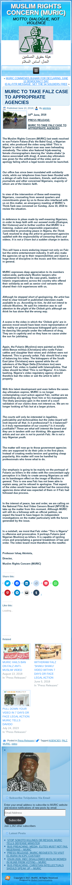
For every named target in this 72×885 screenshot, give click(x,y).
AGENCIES (55, 740)
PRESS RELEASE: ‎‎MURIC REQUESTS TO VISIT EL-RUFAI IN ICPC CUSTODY (35, 854)
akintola (47, 108)
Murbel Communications (41, 880)
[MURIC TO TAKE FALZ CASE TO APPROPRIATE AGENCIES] (15, 129)
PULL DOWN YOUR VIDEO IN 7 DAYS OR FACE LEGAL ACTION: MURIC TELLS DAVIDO (16, 716)
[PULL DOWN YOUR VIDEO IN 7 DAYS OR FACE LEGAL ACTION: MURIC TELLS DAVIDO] (16, 698)
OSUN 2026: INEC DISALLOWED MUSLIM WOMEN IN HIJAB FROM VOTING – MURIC (36, 861)
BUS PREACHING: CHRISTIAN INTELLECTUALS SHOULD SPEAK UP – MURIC (35, 867)
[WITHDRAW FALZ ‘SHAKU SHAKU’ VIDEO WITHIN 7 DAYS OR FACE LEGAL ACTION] (48, 651)
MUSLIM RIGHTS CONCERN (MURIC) (36, 9)
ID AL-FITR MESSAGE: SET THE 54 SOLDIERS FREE (36, 84)
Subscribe (15, 820)
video (14, 744)
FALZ (64, 740)
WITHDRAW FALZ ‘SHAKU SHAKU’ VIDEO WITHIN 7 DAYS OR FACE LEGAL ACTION (45, 670)
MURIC (6, 744)
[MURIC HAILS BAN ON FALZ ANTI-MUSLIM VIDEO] (16, 651)
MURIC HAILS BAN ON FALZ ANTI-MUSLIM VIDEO (14, 666)
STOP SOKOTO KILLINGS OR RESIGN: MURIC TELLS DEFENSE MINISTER (34, 842)
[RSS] (8, 878)
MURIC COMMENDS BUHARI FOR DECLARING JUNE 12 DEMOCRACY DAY (37, 80)
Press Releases (26, 740)
